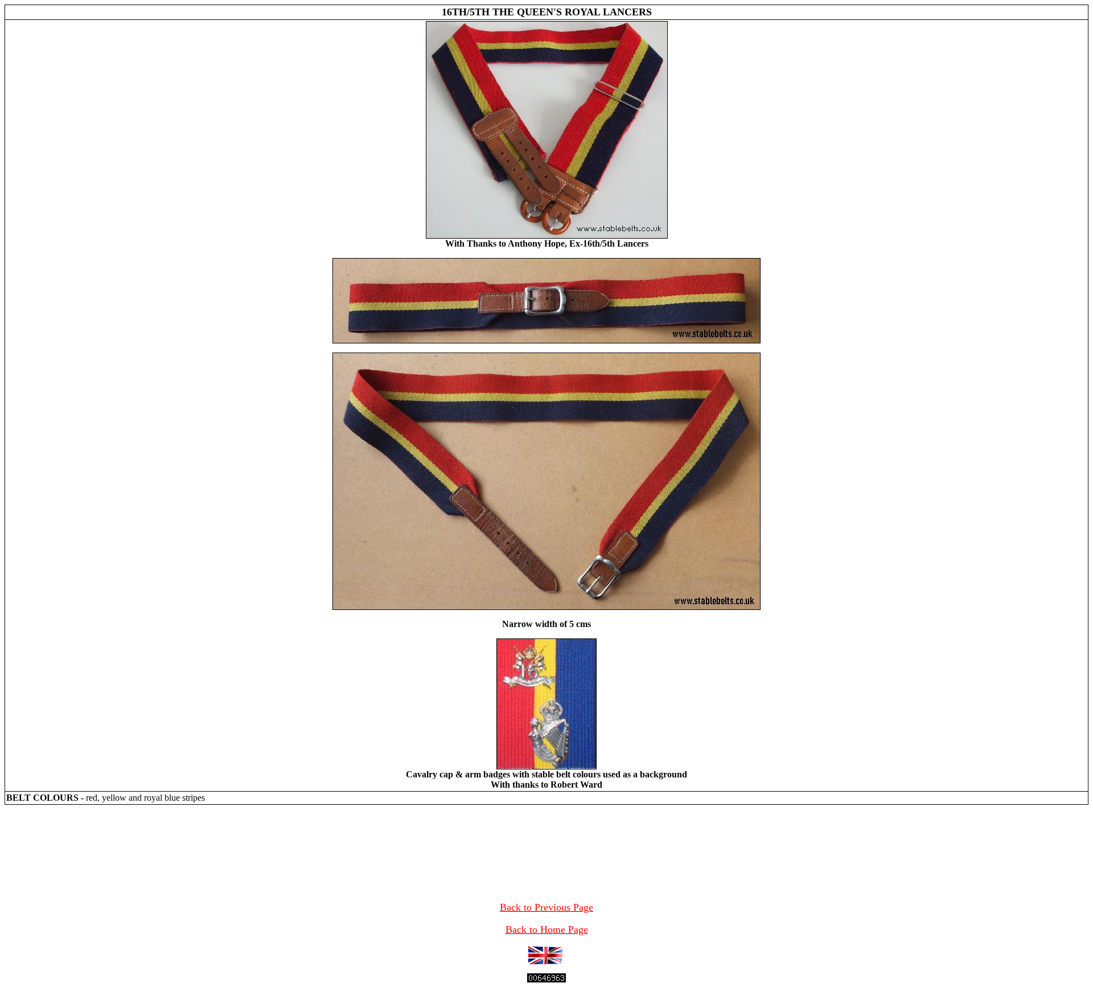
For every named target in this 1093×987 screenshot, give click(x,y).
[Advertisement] (546, 841)
